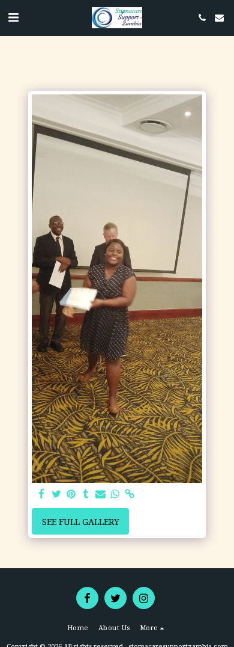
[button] (13, 17)
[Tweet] (56, 494)
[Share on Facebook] (41, 494)
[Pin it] (70, 494)
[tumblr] (85, 494)
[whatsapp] (115, 494)
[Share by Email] (100, 494)
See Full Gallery (80, 521)
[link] (129, 494)
